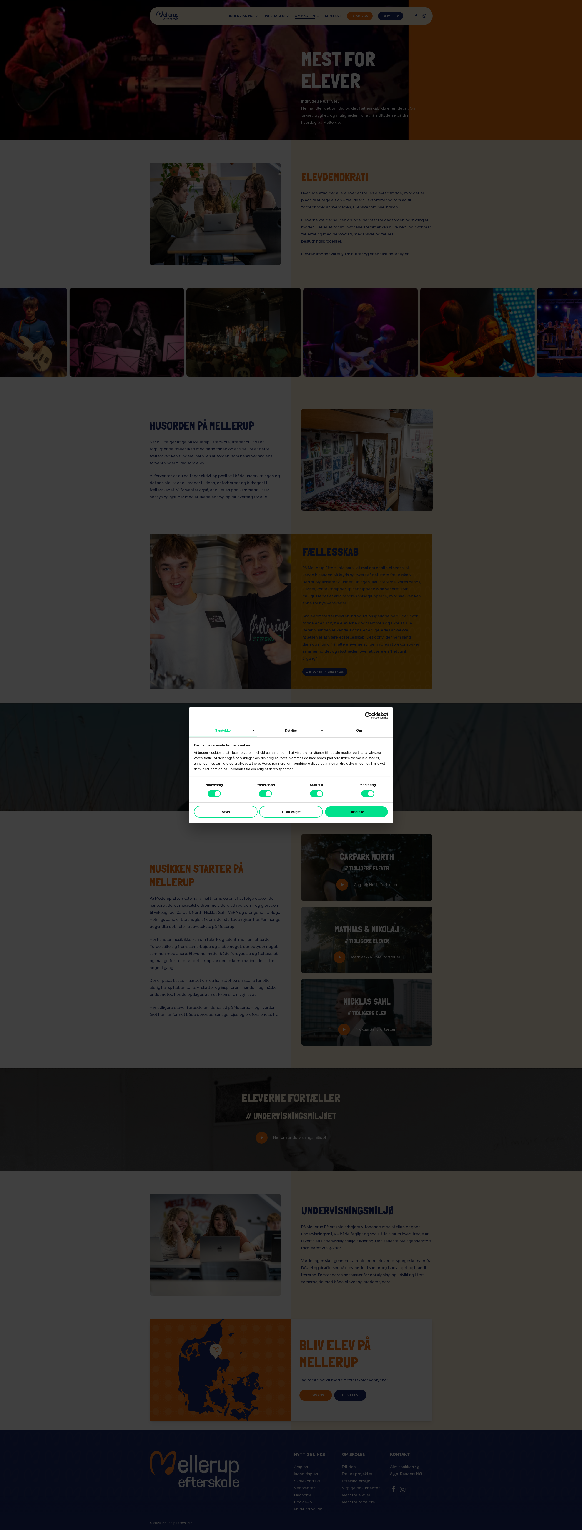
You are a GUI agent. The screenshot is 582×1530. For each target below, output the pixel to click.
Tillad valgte (291, 812)
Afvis (226, 812)
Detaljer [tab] (291, 730)
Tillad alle (356, 812)
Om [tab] (359, 730)
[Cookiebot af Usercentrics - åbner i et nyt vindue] (368, 715)
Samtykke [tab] (223, 730)
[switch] (265, 793)
